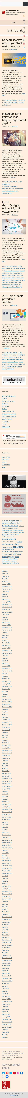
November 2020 (7, 671)
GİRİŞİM (4, 398)
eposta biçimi (8, 357)
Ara (1, 1)
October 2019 (6, 689)
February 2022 (6, 645)
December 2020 (7, 668)
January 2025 (6, 584)
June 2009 (5, 950)
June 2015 (5, 794)
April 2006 (5, 1011)
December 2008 (7, 958)
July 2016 (5, 760)
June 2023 (5, 614)
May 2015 (5, 796)
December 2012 (7, 865)
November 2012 (7, 868)
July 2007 (5, 986)
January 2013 (6, 863)
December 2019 (7, 686)
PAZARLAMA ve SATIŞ (9, 416)
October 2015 (6, 783)
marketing (6, 544)
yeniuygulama (6, 105)
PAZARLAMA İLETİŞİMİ (18, 268)
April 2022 (5, 640)
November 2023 (7, 607)
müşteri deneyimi (7, 547)
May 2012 (5, 881)
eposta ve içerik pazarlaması (16, 364)
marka (19, 542)
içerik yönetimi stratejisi (15, 287)
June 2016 (5, 763)
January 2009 (6, 955)
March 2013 (5, 858)
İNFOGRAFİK (6, 465)
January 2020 (6, 684)
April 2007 (5, 994)
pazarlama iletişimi (8, 549)
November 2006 (7, 1001)
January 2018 (6, 719)
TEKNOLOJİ (21, 100)
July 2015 (5, 791)
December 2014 (7, 809)
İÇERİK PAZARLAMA (8, 401)
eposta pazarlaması (12, 362)
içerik (4, 534)
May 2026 (5, 571)
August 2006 (6, 1004)
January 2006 (6, 1017)
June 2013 (5, 853)
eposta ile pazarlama (8, 359)
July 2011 (5, 901)
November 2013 (7, 842)
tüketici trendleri (6, 560)
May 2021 (5, 658)
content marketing (9, 523)
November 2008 (7, 960)
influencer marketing (7, 530)
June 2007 (5, 988)
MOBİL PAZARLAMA (8, 411)
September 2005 (7, 1027)
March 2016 (5, 771)
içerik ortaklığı (6, 280)
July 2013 (5, 850)
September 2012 (7, 873)
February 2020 (6, 681)
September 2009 (7, 945)
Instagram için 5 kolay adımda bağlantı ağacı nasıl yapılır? (14, 118)
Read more (13, 177)
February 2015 (6, 804)
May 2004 (5, 1035)
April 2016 (5, 768)
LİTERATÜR (5, 406)
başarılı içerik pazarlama (11, 271)
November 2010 (7, 919)
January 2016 (6, 776)
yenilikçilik (15, 563)
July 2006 (5, 1006)
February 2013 (6, 860)
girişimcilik (10, 528)
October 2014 (6, 814)
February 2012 (6, 886)
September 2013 (7, 848)
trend (17, 557)
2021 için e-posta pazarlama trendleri (13, 299)
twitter (10, 559)
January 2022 (6, 648)
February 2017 (6, 745)
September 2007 (7, 981)
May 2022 (5, 637)
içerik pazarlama (16, 280)
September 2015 (7, 786)
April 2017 (5, 740)
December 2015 (7, 778)
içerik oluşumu (19, 278)
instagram (5, 532)
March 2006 (6, 1014)
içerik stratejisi (13, 284)
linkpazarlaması (6, 193)
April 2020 (5, 676)
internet (21, 532)
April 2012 (5, 883)
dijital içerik (9, 273)
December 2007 (7, 978)
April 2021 (5, 661)
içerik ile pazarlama (13, 275)
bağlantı (14, 186)
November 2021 (7, 653)
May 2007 (5, 991)
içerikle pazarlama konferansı (8, 536)
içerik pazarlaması (7, 541)
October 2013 (6, 845)
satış (21, 551)
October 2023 (6, 609)
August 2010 (6, 924)
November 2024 (7, 589)
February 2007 (6, 996)
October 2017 (6, 727)
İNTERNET (5, 404)
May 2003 (5, 1037)
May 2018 (5, 712)
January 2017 (6, 748)
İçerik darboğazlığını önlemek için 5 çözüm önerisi (11, 206)
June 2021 (5, 655)
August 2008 (6, 965)
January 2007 (6, 999)
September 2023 (7, 612)
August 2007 (6, 983)
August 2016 (6, 758)
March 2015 (5, 801)
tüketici (15, 559)
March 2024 (5, 599)
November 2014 (7, 812)
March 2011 (5, 912)
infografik (15, 530)
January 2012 (6, 889)
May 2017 (5, 737)
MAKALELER (6, 457)
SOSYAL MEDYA (7, 419)
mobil (11, 544)
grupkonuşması (12, 102)
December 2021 (7, 650)
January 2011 (6, 914)
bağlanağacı (8, 186)
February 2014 (6, 835)
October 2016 (6, 755)
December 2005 (7, 1019)
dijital (5, 102)
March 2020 (5, 678)
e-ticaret (21, 526)
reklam (17, 551)
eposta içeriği (17, 357)
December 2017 (7, 722)
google (16, 528)
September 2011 (7, 899)
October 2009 (6, 942)
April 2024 (5, 596)
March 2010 (5, 935)
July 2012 (5, 876)
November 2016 (7, 753)
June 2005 (5, 1032)
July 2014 (5, 822)
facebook (4, 528)
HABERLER (5, 460)
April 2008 (5, 970)
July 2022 (5, 632)
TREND (4, 424)
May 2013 (5, 855)
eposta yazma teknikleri (9, 366)
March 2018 (5, 717)
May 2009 (5, 953)
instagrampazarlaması (8, 191)
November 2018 (7, 702)
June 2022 (5, 635)
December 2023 (7, 604)
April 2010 (5, 932)
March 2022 (5, 643)
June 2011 (5, 904)
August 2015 (6, 789)
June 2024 (5, 591)
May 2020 (5, 673)
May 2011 (5, 906)
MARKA (4, 409)
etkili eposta (10, 369)
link (17, 191)
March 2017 (5, 743)
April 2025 (5, 581)
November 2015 (7, 781)
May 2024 (5, 594)
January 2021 (6, 666)
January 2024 (6, 602)
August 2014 (6, 819)
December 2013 (7, 840)
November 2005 (7, 1022)
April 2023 (5, 620)
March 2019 (5, 696)
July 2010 (5, 927)
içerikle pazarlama (13, 534)
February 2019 (6, 699)
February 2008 (6, 976)
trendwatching (5, 559)
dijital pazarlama (10, 525)
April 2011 (5, 909)
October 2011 (6, 896)
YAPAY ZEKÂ (6, 427)
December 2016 (7, 750)
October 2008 (6, 963)
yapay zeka (6, 563)
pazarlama (18, 546)
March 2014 (5, 832)
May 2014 (5, 827)
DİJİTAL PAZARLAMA (10, 100)
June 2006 (5, 1009)
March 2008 (5, 973)
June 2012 (5, 878)
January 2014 (6, 837)
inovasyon (20, 530)
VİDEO (4, 467)
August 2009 (6, 947)
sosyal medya (15, 554)
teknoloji (11, 557)
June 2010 (5, 930)
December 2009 (7, 940)
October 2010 (6, 922)
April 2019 (5, 694)
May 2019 (5, 691)
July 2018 (5, 709)
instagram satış (13, 532)
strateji (5, 557)
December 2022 (7, 627)
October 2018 (6, 704)
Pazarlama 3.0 (12, 11)
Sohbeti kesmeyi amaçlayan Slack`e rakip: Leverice (13, 43)
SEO (3, 554)
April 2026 (5, 573)
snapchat (7, 554)
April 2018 (5, 714)
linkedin (15, 541)
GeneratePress (14, 1095)
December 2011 (7, 891)
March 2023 (5, 622)
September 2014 (7, 817)
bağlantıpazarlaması (8, 188)
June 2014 (5, 824)
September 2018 (7, 707)
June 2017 (5, 735)
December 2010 (7, 917)
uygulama (21, 102)
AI (2, 520)
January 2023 (6, 625)
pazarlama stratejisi (8, 551)
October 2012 (6, 871)
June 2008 (5, 968)
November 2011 (7, 894)
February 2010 (6, 937)
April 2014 (5, 830)
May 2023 (5, 617)
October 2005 (6, 1024)
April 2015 (5, 799)
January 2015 (6, 807)
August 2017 (6, 730)
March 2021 (5, 663)
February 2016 (6, 773)
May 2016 (5, 766)
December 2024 (7, 586)
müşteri (16, 544)
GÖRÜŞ (4, 462)
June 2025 (5, 576)
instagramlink (19, 188)
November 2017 (7, 725)
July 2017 (5, 732)
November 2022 (7, 630)
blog (21, 520)
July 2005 (5, 1029)
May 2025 (5, 579)
